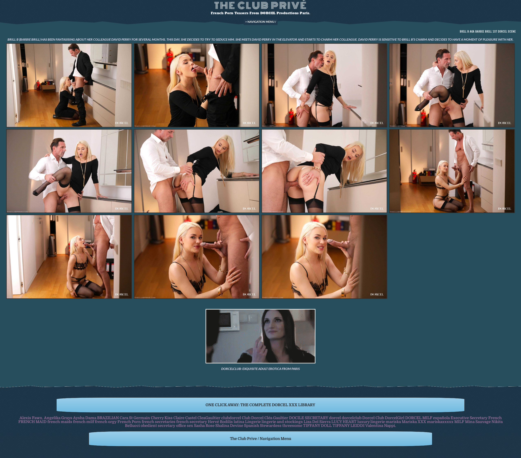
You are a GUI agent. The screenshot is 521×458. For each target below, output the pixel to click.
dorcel (335, 418)
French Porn (129, 422)
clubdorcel (231, 418)
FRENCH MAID (32, 422)
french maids (59, 422)
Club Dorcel (253, 418)
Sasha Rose (204, 425)
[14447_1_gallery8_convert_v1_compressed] (69, 171)
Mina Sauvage (478, 422)
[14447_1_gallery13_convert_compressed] (324, 257)
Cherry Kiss (162, 418)
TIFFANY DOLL (317, 425)
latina (239, 422)
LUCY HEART (344, 422)
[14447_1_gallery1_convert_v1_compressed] (69, 85)
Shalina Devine (229, 425)
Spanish (251, 425)
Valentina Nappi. (380, 425)
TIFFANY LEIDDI (348, 425)
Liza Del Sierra (317, 422)
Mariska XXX (414, 422)
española (441, 418)
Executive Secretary (469, 418)
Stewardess (270, 425)
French (495, 418)
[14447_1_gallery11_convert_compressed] (69, 257)
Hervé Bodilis (220, 422)
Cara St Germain (135, 418)
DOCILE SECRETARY (308, 418)
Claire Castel (185, 418)
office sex (184, 425)
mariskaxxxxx (440, 422)
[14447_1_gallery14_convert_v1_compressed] (197, 257)
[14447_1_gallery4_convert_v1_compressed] (197, 171)
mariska (393, 422)
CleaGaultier (208, 418)
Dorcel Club (373, 418)
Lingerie (253, 422)
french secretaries (158, 422)
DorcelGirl (394, 418)
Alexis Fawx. (31, 418)
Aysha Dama (84, 418)
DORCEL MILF (418, 418)
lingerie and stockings (282, 422)
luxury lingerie (371, 422)
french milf (83, 422)
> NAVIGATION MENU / (260, 21)
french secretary (191, 422)
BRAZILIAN (108, 418)
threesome (292, 425)
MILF (459, 422)
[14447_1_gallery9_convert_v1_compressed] (452, 171)
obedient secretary (158, 425)
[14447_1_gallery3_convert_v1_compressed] (324, 85)
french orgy (106, 422)
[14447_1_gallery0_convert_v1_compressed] (197, 85)
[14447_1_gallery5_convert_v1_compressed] (324, 171)
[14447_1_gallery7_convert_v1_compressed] (452, 85)
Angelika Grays (58, 418)
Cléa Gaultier (276, 418)
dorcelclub (351, 418)
